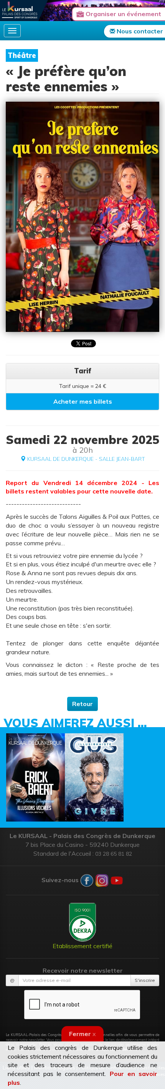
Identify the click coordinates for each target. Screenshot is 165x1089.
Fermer (82, 1034)
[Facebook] (87, 879)
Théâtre (22, 55)
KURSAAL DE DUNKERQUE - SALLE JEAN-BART (85, 458)
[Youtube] (117, 879)
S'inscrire (145, 980)
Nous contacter (139, 31)
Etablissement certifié (82, 946)
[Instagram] (102, 879)
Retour (82, 704)
